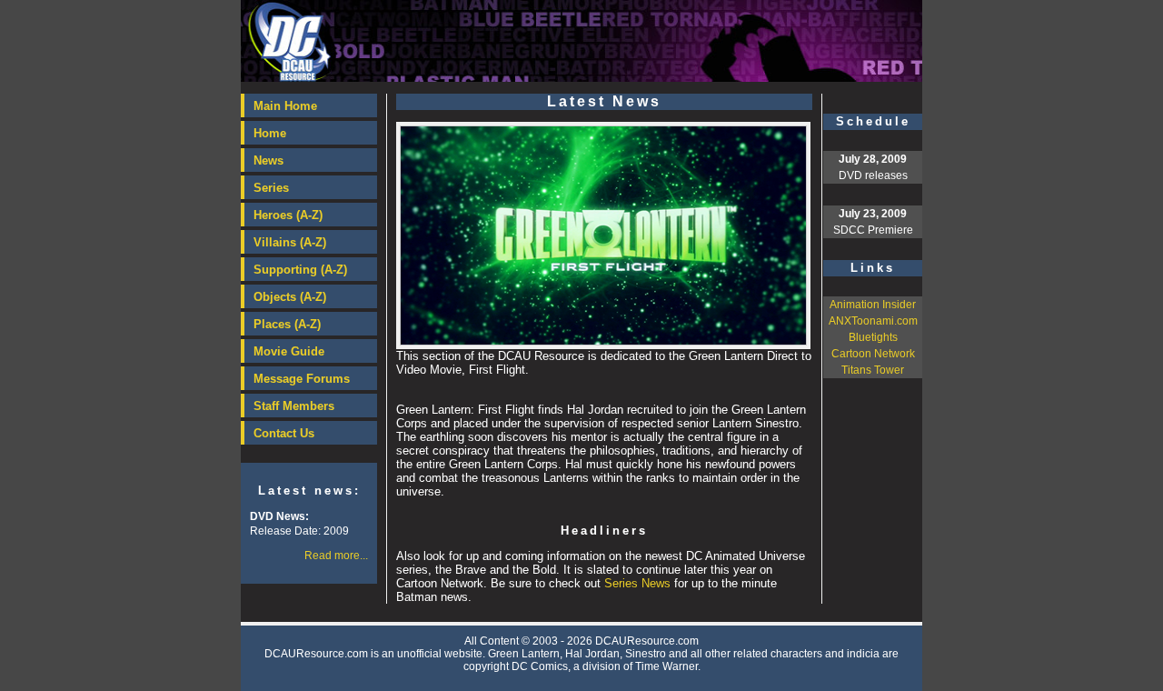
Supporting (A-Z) (300, 269)
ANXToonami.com (873, 321)
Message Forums (301, 379)
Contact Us (283, 433)
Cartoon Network (873, 353)
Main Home (285, 106)
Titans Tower (872, 370)
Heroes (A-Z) (288, 215)
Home (269, 133)
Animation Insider (873, 304)
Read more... (336, 555)
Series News (637, 583)
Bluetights (873, 337)
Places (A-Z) (287, 324)
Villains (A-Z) (289, 242)
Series (271, 188)
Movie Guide (288, 351)
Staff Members (293, 406)
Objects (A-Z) (289, 297)
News (268, 160)
